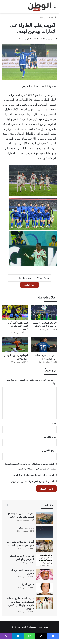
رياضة (42, 17)
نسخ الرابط (29, 285)
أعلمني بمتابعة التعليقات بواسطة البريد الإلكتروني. (32, 475)
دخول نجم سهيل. (26, 527)
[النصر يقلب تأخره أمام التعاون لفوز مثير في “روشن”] (15, 312)
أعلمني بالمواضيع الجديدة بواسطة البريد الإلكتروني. (32, 481)
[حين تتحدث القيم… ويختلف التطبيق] (44, 574)
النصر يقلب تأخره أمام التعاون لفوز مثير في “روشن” (18, 325)
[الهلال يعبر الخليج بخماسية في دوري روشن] (44, 344)
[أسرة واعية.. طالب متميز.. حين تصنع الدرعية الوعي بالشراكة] (44, 546)
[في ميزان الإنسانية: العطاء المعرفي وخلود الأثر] (44, 560)
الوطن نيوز (21, 627)
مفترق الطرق (27, 584)
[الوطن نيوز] (39, 6)
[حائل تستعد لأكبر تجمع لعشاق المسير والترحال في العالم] (44, 518)
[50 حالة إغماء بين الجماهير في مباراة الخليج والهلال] (44, 312)
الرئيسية (51, 17)
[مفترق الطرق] (44, 589)
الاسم (53, 423)
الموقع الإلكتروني (49, 450)
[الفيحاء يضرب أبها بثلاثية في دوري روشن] (15, 344)
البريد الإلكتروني (49, 437)
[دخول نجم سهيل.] (44, 532)
